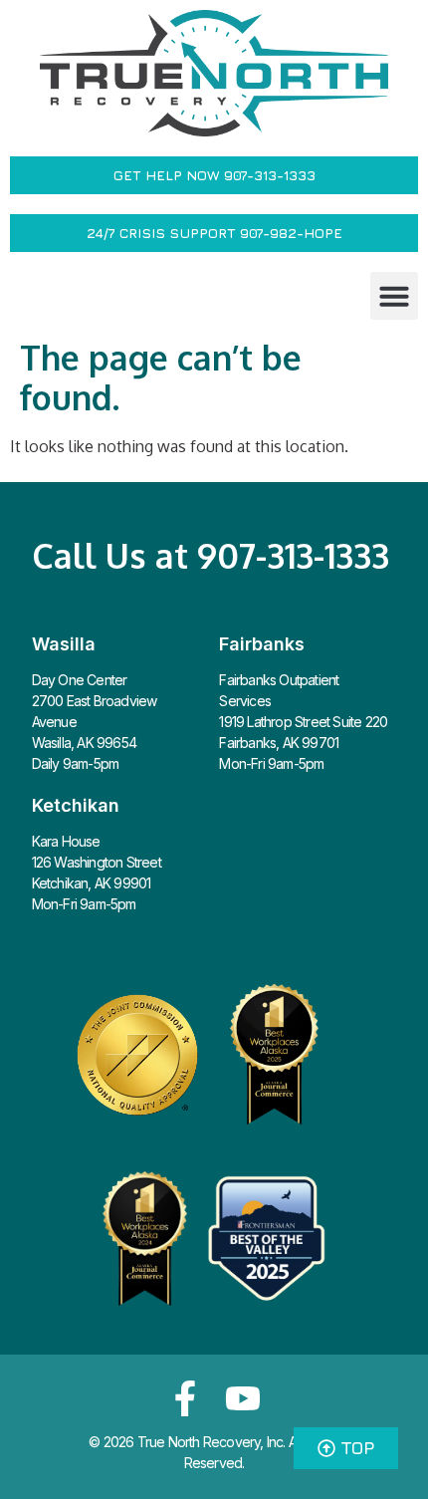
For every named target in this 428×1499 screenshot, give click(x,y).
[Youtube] (243, 1398)
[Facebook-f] (185, 1398)
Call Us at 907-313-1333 (210, 555)
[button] (394, 296)
